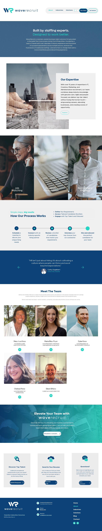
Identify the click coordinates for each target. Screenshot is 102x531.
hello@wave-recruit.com (46, 515)
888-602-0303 (43, 509)
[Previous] (18, 267)
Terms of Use (21, 515)
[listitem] (17, 167)
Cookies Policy (14, 515)
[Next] (82, 267)
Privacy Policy (7, 515)
